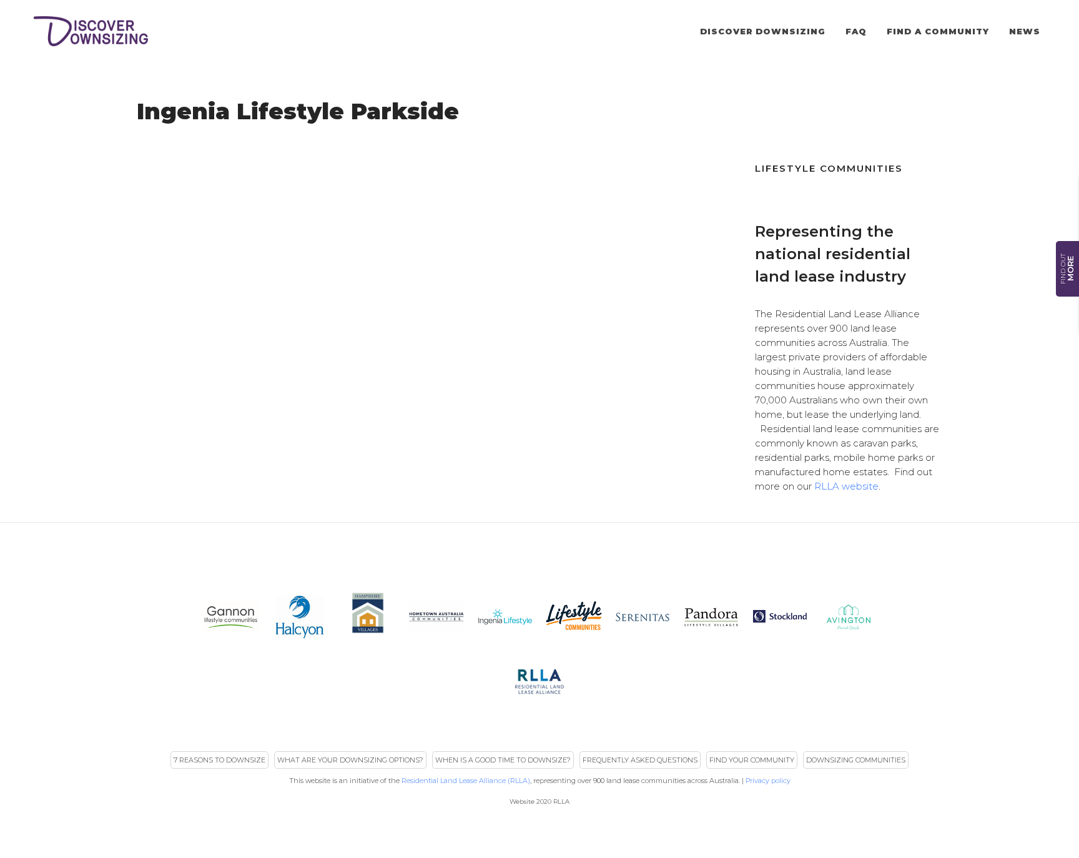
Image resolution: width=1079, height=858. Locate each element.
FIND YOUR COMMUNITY (751, 760)
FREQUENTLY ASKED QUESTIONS (640, 760)
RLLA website (846, 486)
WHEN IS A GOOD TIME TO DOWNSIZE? (503, 760)
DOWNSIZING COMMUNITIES (855, 760)
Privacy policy (768, 780)
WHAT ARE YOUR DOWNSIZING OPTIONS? (350, 760)
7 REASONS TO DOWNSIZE (219, 760)
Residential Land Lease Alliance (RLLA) (466, 780)
